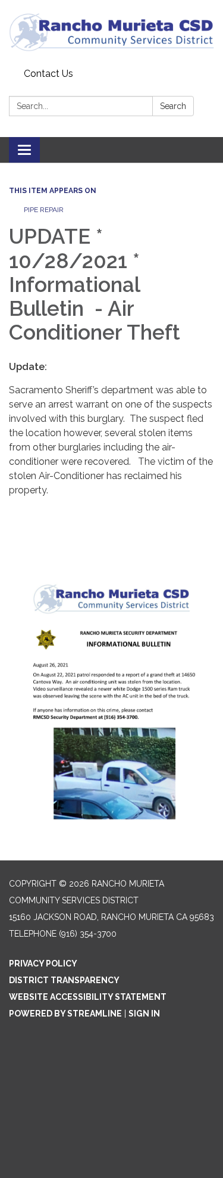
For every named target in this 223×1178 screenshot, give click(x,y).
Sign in (144, 1013)
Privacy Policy (43, 963)
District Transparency (64, 980)
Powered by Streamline (65, 1013)
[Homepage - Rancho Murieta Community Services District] (111, 32)
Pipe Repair (44, 210)
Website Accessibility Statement (88, 997)
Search (173, 106)
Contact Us (48, 73)
